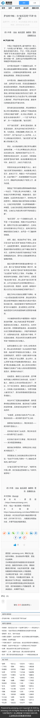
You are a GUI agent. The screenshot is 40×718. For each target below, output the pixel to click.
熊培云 (31, 686)
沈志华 (4, 675)
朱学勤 (4, 700)
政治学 (26, 8)
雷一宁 (31, 689)
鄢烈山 (22, 666)
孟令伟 (22, 689)
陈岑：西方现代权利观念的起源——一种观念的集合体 (20, 655)
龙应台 (31, 664)
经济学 (17, 8)
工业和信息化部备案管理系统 (20, 715)
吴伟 (21, 691)
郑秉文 (22, 700)
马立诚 (22, 672)
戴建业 (31, 675)
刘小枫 (13, 689)
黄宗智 (13, 669)
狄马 (3, 686)
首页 (3, 8)
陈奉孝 (4, 683)
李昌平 (4, 678)
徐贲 (3, 672)
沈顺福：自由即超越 (9, 640)
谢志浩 (13, 703)
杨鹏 (12, 680)
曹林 (12, 666)
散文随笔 (18, 506)
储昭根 (22, 694)
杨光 (30, 703)
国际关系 (35, 8)
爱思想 (7, 3)
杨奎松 (22, 678)
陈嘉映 (4, 669)
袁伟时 (13, 686)
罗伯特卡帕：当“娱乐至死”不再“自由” (14, 618)
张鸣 (12, 678)
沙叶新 (31, 691)
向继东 (13, 675)
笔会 (11, 506)
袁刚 (12, 697)
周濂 (3, 680)
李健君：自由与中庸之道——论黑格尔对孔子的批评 (19, 646)
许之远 (4, 697)
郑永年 (22, 664)
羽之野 (4, 703)
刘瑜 (3, 694)
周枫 (3, 691)
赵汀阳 (22, 675)
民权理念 (26, 506)
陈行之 (13, 664)
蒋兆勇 (13, 691)
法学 (10, 8)
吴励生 (31, 697)
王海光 (31, 678)
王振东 (31, 683)
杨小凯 (22, 697)
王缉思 (31, 680)
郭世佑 (13, 683)
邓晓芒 (22, 680)
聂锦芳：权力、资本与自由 (11, 634)
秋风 (3, 689)
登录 (19, 605)
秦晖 (3, 664)
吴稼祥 (31, 694)
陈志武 (31, 669)
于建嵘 (22, 669)
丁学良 (4, 666)
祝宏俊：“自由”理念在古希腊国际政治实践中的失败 (19, 631)
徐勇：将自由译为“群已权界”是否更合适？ (16, 649)
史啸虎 (22, 686)
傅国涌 (31, 666)
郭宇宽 (13, 672)
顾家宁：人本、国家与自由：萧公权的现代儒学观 (18, 652)
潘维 (12, 700)
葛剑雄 (13, 694)
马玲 (21, 683)
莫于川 (31, 700)
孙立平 (22, 703)
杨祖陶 (31, 672)
